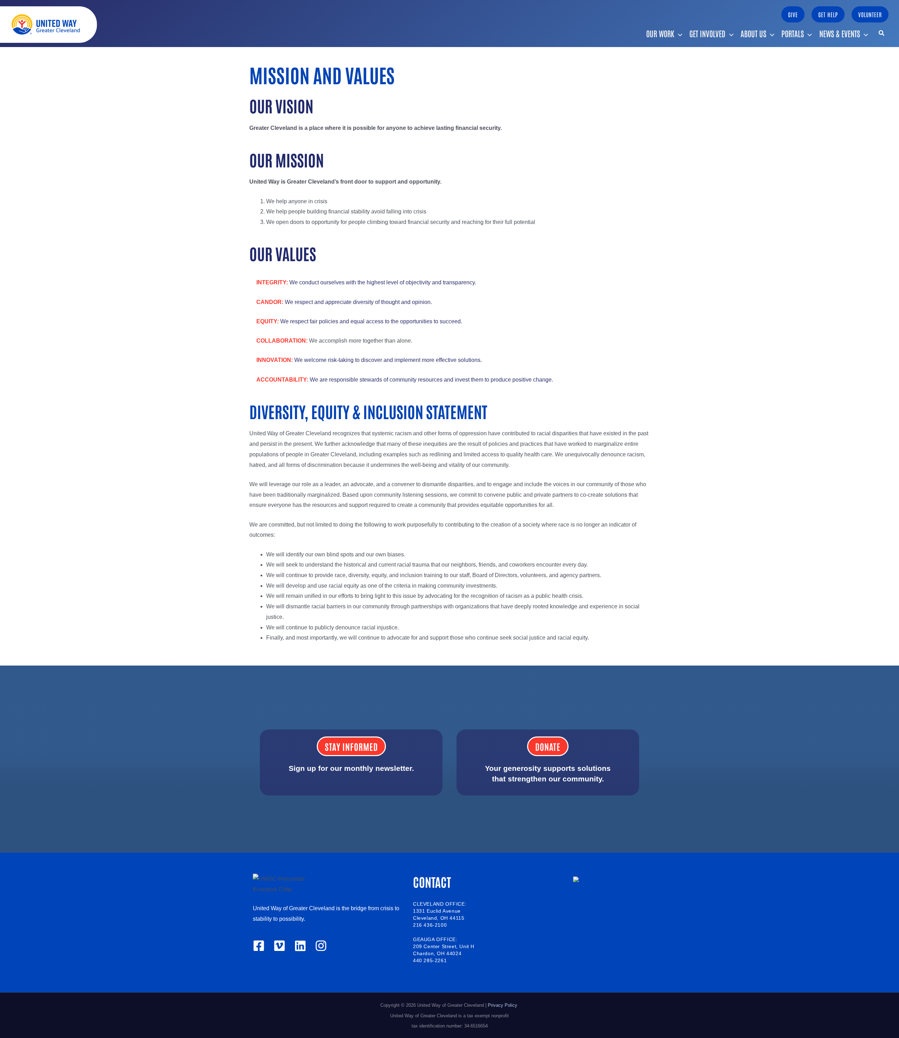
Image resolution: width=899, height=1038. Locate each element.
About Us (753, 33)
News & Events (839, 33)
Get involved (707, 33)
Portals (792, 33)
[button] (793, 14)
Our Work (660, 33)
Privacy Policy (503, 1005)
